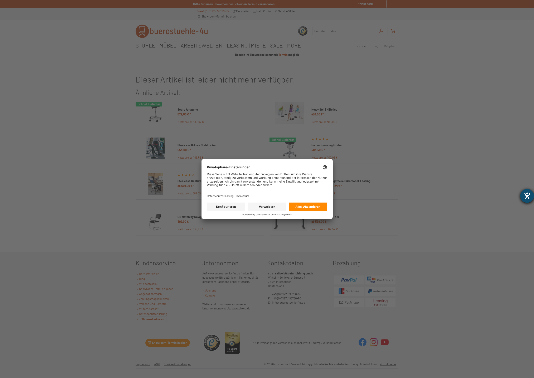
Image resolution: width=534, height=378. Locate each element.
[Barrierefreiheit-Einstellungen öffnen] (527, 196)
